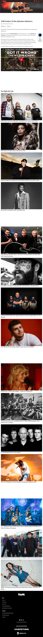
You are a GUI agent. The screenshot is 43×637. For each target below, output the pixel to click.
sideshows (25, 35)
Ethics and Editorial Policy (6, 606)
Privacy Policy (4, 602)
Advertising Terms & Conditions (7, 608)
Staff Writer (11, 23)
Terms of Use (4, 604)
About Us (3, 600)
